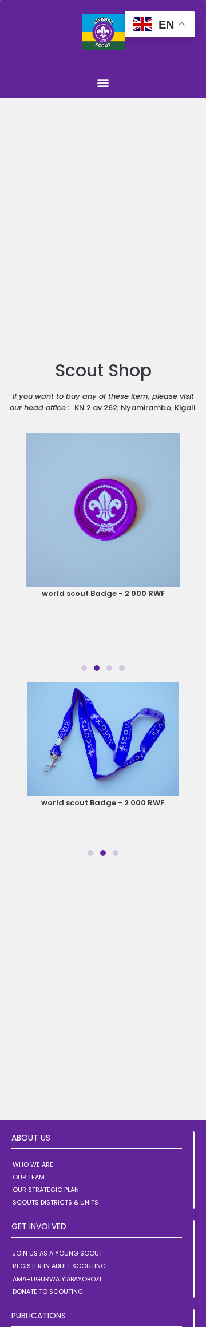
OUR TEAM (29, 1177)
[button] (103, 82)
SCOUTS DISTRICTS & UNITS (55, 1202)
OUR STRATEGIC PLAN (46, 1189)
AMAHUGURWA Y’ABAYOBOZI (57, 1279)
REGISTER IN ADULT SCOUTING (59, 1265)
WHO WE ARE (33, 1164)
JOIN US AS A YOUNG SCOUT (57, 1253)
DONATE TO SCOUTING (48, 1291)
